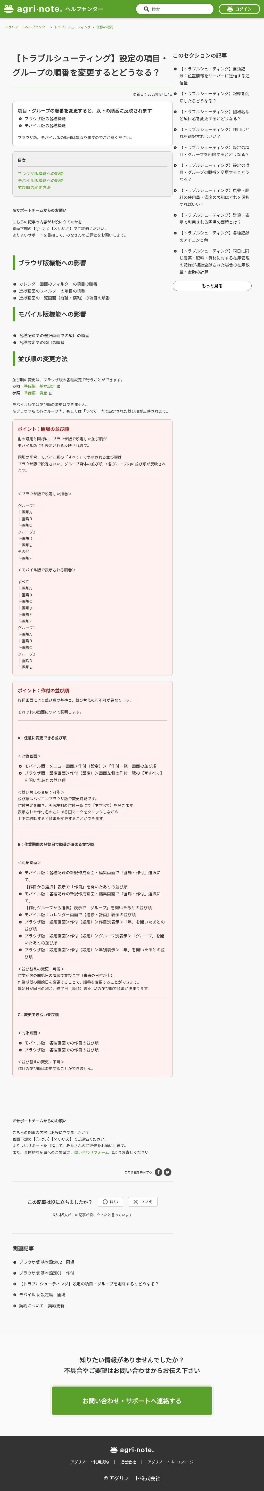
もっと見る (212, 285)
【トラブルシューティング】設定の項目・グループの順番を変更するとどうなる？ (214, 172)
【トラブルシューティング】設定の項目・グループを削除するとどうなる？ (89, 1284)
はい (114, 1201)
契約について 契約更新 (41, 1305)
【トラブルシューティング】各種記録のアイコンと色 (214, 236)
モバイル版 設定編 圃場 (42, 1294)
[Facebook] (158, 1172)
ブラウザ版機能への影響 (40, 173)
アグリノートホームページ (170, 1461)
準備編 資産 (35, 392)
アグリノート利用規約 (89, 1461)
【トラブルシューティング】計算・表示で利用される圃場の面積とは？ (214, 218)
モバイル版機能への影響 (40, 180)
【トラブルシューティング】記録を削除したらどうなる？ (214, 96)
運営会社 (128, 1461)
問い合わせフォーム (91, 1152)
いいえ (146, 1201)
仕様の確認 (104, 27)
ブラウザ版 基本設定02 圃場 (46, 1262)
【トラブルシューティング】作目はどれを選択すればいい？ (214, 132)
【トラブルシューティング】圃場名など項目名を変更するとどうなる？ (214, 114)
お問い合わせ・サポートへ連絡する (132, 1400)
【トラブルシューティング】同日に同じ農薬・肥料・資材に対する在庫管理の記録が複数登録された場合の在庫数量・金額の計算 (214, 261)
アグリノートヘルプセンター (26, 27)
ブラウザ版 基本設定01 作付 (46, 1273)
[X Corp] (167, 1172)
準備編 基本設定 (39, 386)
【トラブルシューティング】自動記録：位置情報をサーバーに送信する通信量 (214, 76)
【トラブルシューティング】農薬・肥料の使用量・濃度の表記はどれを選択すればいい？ (214, 197)
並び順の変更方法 (34, 187)
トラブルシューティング (72, 27)
